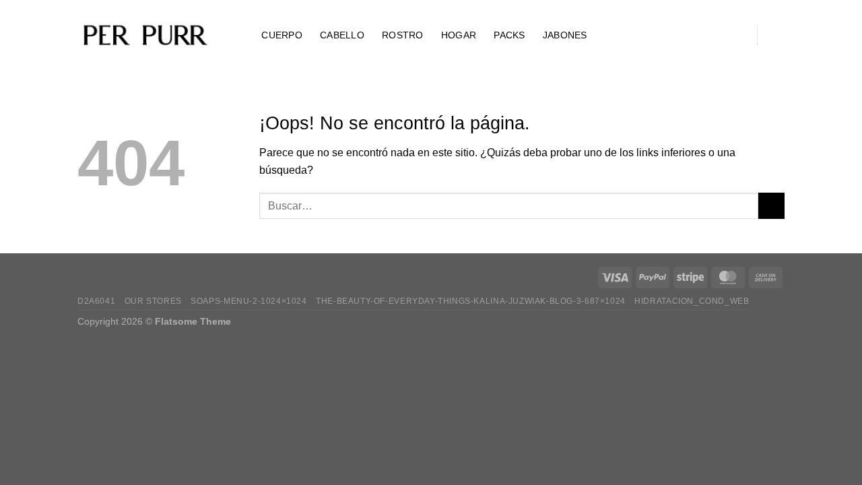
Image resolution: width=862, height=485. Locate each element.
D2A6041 (96, 301)
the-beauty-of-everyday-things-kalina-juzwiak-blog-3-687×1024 (471, 301)
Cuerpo (281, 35)
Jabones (565, 35)
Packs (509, 35)
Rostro (403, 35)
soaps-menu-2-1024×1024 (248, 301)
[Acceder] (736, 36)
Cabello (342, 35)
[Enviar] (771, 206)
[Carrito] (778, 36)
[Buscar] (238, 35)
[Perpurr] (144, 35)
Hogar (458, 35)
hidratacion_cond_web (691, 301)
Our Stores (153, 301)
